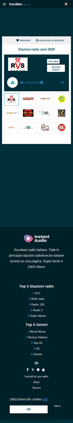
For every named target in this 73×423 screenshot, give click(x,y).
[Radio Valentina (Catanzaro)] (11, 99)
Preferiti (25, 40)
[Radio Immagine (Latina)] (28, 99)
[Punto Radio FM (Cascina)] (28, 113)
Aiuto (36, 382)
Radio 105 (37, 304)
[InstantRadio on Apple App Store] (43, 370)
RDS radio (37, 298)
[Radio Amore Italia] (45, 128)
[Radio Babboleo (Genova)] (61, 99)
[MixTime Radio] (61, 113)
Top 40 (37, 342)
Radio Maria (38, 315)
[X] (32, 370)
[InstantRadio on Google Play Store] (38, 370)
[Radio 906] (61, 128)
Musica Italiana (37, 337)
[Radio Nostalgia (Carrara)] (11, 113)
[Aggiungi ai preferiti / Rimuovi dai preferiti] (62, 83)
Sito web (53, 61)
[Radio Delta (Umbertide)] (45, 113)
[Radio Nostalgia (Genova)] (45, 99)
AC (38, 348)
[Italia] (68, 4)
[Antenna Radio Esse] (11, 128)
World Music (38, 331)
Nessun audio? (56, 68)
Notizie (37, 354)
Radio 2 (38, 310)
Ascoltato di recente (51, 40)
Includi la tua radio (36, 376)
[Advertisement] (36, 22)
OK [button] (29, 409)
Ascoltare (20, 4)
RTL (38, 293)
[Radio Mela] (28, 128)
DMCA (57, 406)
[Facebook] (27, 370)
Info (45, 399)
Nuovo (36, 387)
